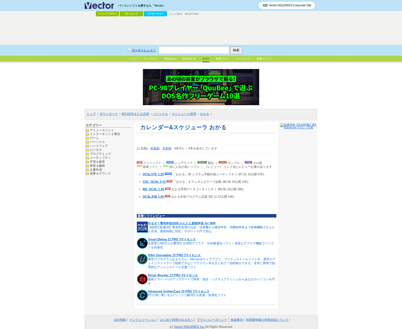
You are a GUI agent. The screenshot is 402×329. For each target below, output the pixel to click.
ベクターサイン (155, 13)
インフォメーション (143, 320)
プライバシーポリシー (212, 320)
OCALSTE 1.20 (154, 174)
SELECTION (191, 14)
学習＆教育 (97, 161)
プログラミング (100, 154)
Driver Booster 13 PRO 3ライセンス (173, 275)
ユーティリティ (100, 157)
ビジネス (96, 150)
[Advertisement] (201, 30)
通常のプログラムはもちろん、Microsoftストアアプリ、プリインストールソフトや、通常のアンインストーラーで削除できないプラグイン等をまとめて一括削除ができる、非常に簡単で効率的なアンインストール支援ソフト (211, 263)
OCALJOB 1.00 (154, 196)
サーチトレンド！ (144, 50)
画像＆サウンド (100, 173)
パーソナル (160, 114)
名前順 (166, 148)
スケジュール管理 (184, 114)
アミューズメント (102, 130)
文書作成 (96, 169)
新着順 (155, 148)
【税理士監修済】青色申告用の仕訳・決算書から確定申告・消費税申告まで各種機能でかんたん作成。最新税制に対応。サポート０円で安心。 (211, 229)
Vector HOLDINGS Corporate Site (290, 5)
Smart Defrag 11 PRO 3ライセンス (172, 239)
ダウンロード (109, 114)
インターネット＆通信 (105, 134)
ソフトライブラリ (107, 13)
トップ (91, 114)
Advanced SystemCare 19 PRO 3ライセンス (179, 291)
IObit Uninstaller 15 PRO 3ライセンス (174, 255)
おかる (204, 114)
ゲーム (94, 138)
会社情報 (120, 320)
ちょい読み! (176, 14)
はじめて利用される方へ (176, 320)
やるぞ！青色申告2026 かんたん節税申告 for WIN (181, 223)
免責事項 (237, 320)
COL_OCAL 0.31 (155, 182)
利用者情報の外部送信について (267, 320)
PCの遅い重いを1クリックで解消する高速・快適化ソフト (187, 295)
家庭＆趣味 (97, 165)
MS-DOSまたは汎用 (135, 114)
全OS (205, 58)
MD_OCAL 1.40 (154, 189)
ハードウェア (99, 146)
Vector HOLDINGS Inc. (189, 327)
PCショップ (131, 13)
